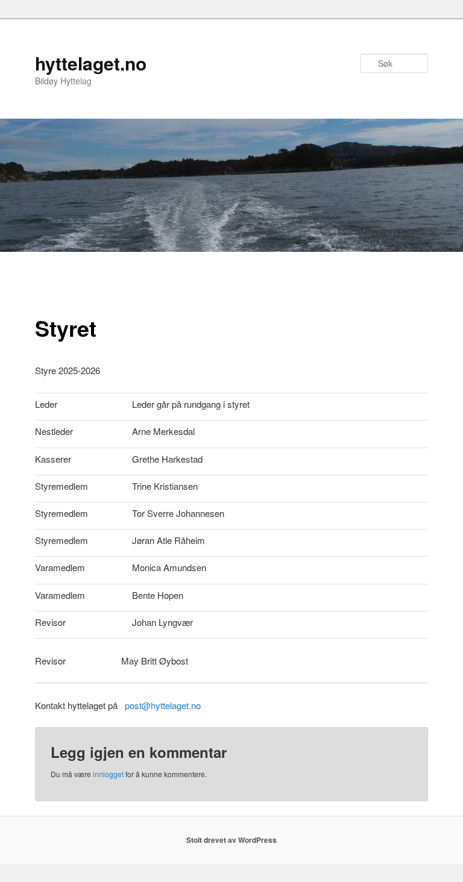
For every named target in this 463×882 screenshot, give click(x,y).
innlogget (108, 774)
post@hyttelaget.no (163, 705)
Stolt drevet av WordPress (231, 839)
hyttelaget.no (90, 63)
